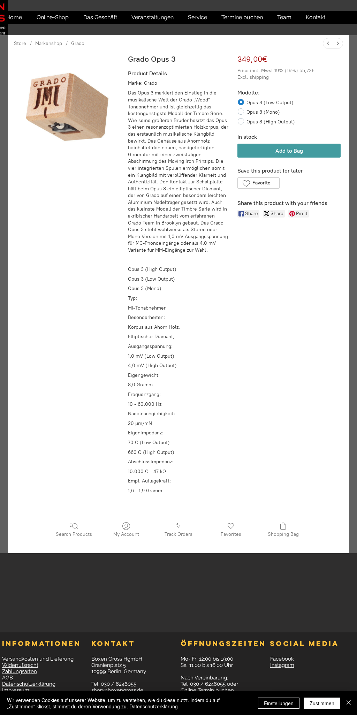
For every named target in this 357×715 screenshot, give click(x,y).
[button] (312, 17)
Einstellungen (279, 703)
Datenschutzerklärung (153, 706)
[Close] (348, 703)
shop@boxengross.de (117, 690)
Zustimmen (322, 703)
